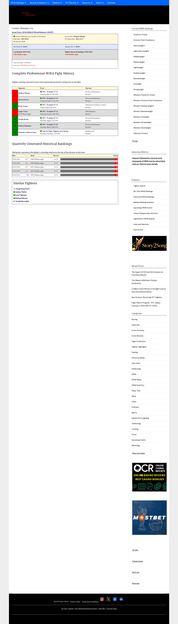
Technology (136, 423)
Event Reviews (137, 336)
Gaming (135, 352)
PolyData (111, 2)
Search (99, 2)
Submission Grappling (140, 418)
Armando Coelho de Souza (27, 132)
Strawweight (138, 89)
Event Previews (138, 330)
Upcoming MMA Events (142, 208)
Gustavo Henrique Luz (22, 28)
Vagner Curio (23, 111)
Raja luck (135, 583)
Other (134, 401)
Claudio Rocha (23, 119)
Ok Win (135, 550)
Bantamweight (139, 78)
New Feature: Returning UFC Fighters (147, 297)
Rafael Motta (21, 198)
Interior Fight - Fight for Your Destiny (56, 131)
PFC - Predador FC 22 (50, 111)
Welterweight (139, 62)
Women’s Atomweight (142, 128)
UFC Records (70, 2)
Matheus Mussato (29, 65)
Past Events (138, 230)
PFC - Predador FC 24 (50, 105)
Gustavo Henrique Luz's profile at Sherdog (30, 36)
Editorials (135, 325)
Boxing (134, 319)
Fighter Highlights (139, 347)
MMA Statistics (138, 385)
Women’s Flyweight (141, 117)
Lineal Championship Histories (145, 213)
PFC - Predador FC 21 (50, 118)
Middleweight (139, 56)
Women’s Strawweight (142, 122)
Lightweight (138, 67)
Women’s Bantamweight (143, 111)
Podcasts (135, 407)
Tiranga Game (111, 608)
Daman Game (137, 561)
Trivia (134, 434)
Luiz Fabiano (21, 195)
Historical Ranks (138, 358)
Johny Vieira (21, 192)
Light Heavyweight (141, 51)
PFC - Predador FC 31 (50, 92)
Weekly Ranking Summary (143, 202)
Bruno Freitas (23, 106)
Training (135, 429)
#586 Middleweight (19, 54)
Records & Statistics (38, 2)
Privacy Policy (75, 601)
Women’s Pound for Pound (144, 95)
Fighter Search (139, 186)
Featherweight (139, 73)
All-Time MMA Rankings (143, 191)
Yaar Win (101, 608)
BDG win (135, 572)
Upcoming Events (139, 440)
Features (55, 2)
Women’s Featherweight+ (143, 106)
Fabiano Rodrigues (24, 126)
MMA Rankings (17, 2)
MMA (134, 374)
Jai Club (64, 608)
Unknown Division (140, 133)
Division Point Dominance (144, 40)
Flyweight (137, 84)
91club (135, 141)
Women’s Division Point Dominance (147, 100)
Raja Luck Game (138, 453)
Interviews (136, 363)
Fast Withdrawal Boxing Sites (86, 608)
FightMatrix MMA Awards (144, 219)
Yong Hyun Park (22, 189)
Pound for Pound (140, 34)
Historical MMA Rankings (143, 197)
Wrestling (136, 445)
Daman (71, 608)
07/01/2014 (16, 163)
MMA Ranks (136, 380)
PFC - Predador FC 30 (50, 98)
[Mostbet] (149, 534)
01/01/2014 (16, 171)
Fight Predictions (139, 341)
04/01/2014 (16, 167)
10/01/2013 (16, 175)
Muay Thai (136, 391)
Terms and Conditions (90, 601)
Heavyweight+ (139, 45)
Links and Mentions (141, 224)
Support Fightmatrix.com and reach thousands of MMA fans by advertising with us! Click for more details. (148, 161)
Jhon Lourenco (23, 100)
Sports (134, 412)
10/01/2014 (16, 159)
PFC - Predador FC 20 (50, 124)
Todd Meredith (22, 201)
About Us (86, 2)
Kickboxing (136, 369)
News (134, 396)
